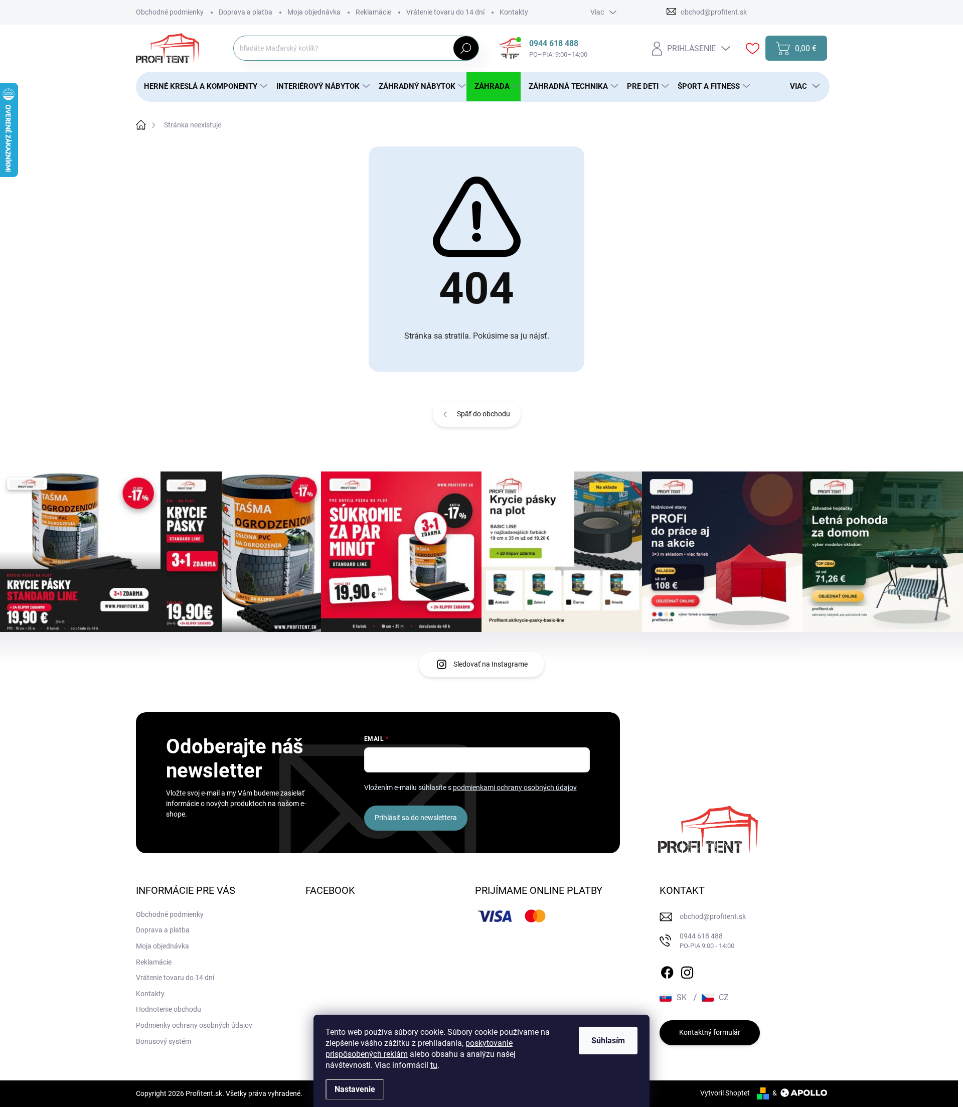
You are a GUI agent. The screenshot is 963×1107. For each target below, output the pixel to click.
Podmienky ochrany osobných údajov (194, 1025)
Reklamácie (373, 12)
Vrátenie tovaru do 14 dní (445, 12)
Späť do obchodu (483, 414)
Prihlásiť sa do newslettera (416, 818)
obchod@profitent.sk (713, 916)
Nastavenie (355, 1089)
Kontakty (514, 12)
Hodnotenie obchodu (168, 1009)
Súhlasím (608, 1040)
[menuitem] (202, 86)
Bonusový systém (163, 1041)
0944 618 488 (707, 941)
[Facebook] (667, 970)
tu (433, 1065)
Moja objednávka (314, 12)
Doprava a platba (245, 12)
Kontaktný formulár (709, 1032)
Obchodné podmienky (170, 12)
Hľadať (465, 48)
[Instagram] (687, 970)
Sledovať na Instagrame (490, 664)
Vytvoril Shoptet (725, 1093)
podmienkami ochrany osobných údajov (515, 787)
